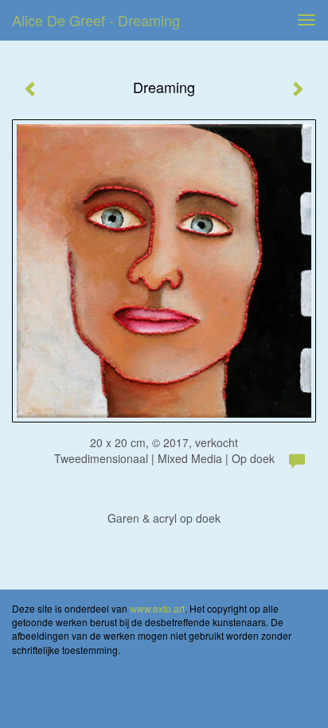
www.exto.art (157, 608)
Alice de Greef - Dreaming (96, 20)
